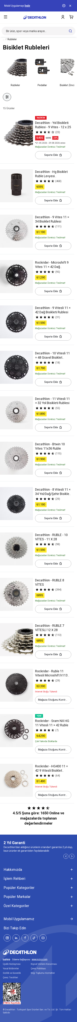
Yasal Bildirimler (11, 968)
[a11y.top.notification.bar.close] (70, 6)
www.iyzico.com (39, 959)
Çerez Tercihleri (10, 977)
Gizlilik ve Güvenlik (12, 973)
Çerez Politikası (38, 968)
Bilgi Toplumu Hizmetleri (43, 973)
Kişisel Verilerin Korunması (44, 964)
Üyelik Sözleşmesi (12, 964)
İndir (27, 5)
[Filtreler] (7, 97)
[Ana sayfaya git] (35, 17)
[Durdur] (64, 6)
